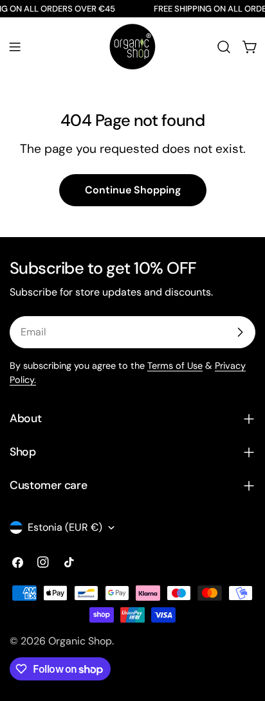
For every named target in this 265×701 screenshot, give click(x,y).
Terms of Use (175, 365)
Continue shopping (133, 190)
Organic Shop (80, 641)
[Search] (224, 47)
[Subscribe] (240, 332)
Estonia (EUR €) (65, 527)
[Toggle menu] (15, 47)
